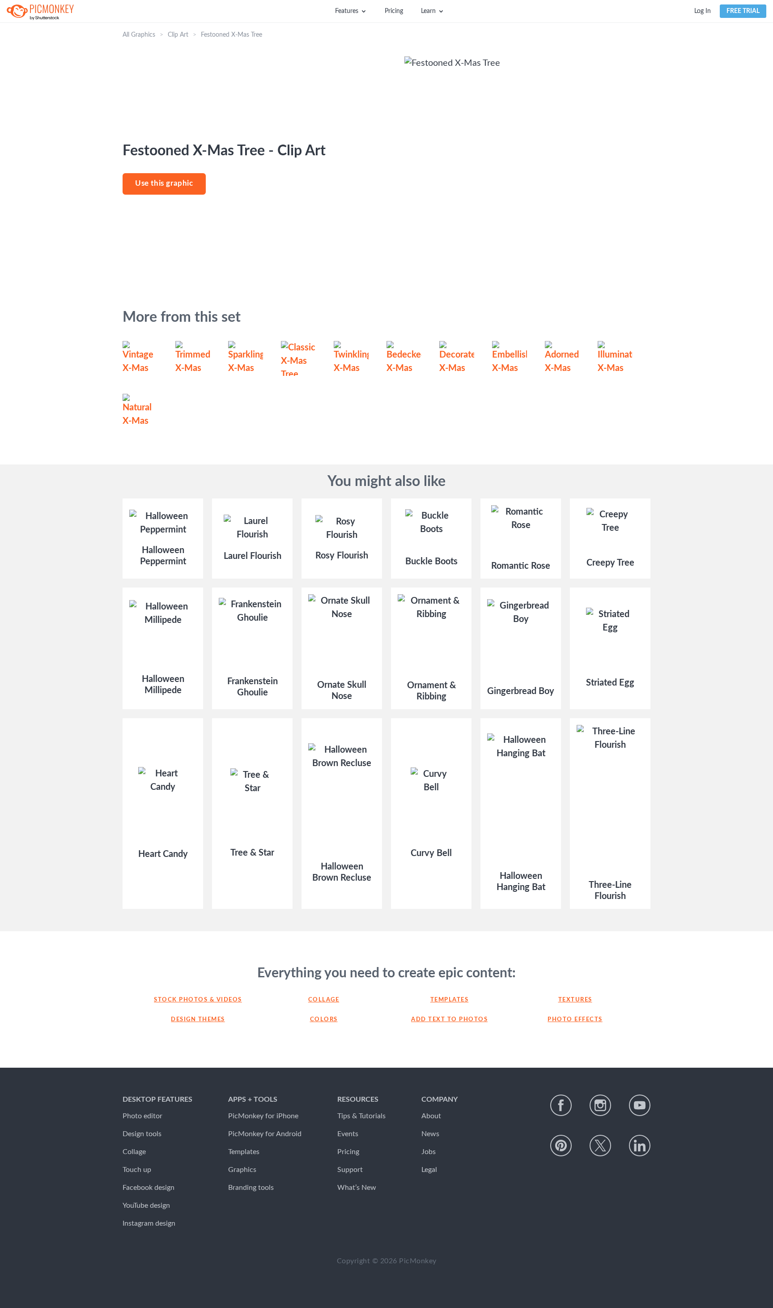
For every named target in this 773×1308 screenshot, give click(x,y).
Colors (324, 1020)
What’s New (356, 1187)
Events (347, 1134)
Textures (575, 1000)
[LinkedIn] (639, 1145)
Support (350, 1169)
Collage (324, 1000)
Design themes (198, 1020)
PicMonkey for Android (265, 1134)
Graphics (242, 1169)
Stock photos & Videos (198, 1000)
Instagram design (149, 1223)
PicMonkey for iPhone (263, 1116)
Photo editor (142, 1116)
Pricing (394, 11)
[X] (600, 1145)
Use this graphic (164, 183)
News (430, 1134)
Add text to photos (449, 1020)
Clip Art (178, 35)
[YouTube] (639, 1105)
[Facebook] (561, 1105)
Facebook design (148, 1187)
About (431, 1116)
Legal (429, 1169)
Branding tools (251, 1187)
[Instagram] (600, 1105)
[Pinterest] (561, 1145)
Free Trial (743, 11)
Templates (449, 1000)
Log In (702, 11)
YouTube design (146, 1205)
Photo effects (575, 1020)
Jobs (428, 1151)
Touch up (137, 1169)
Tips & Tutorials (361, 1116)
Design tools (142, 1134)
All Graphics (139, 35)
